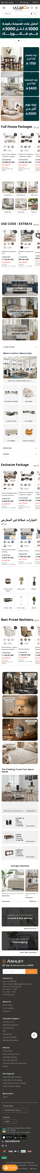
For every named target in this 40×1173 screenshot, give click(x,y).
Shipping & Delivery (10, 1057)
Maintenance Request (11, 1025)
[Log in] (28, 8)
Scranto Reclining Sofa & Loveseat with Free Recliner (9, 494)
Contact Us (7, 1011)
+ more (9, 150)
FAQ (4, 1031)
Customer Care (8, 1022)
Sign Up (31, 971)
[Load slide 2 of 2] (21, 40)
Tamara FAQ (7, 1034)
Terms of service (33, 1165)
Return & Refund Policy (11, 1054)
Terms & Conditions (10, 1060)
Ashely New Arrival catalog (12, 1080)
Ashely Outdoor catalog (11, 1086)
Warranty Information (10, 1040)
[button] (31, 13)
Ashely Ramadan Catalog (12, 1077)
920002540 (12, 981)
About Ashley (7, 1005)
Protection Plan (8, 1028)
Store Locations (9, 1008)
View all (36, 127)
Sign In (5, 1097)
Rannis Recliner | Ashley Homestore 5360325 (9, 648)
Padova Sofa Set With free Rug (8, 551)
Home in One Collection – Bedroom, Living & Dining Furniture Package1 (9, 155)
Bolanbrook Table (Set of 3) (9, 252)
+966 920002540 (12, 1141)
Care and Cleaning (9, 1037)
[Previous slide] (15, 40)
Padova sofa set (24, 551)
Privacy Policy (7, 1051)
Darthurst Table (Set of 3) (26, 252)
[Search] (35, 13)
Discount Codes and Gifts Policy (14, 1063)
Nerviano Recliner (24, 649)
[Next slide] (25, 40)
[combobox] (20, 13)
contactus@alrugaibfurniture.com (19, 984)
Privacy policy (22, 1165)
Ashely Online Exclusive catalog (14, 1083)
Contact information (22, 1168)
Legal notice (33, 1168)
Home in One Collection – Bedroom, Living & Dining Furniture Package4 (26, 155)
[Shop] (20, 59)
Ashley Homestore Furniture (18, 1162)
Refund (5, 1066)
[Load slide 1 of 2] (18, 40)
